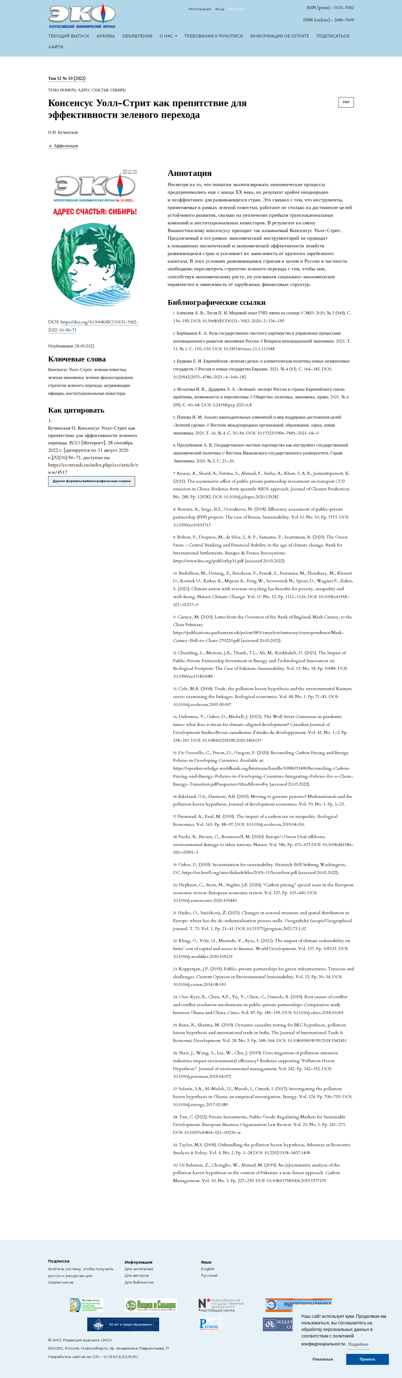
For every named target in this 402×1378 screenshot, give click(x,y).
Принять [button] (367, 1359)
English (208, 1269)
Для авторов (137, 1275)
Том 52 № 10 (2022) (67, 79)
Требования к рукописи (213, 36)
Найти (55, 47)
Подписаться (332, 36)
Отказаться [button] (323, 1359)
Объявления (137, 36)
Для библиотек (139, 1282)
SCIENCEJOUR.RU (120, 1356)
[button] (63, 146)
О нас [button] (167, 36)
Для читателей (139, 1269)
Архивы (106, 36)
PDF (346, 102)
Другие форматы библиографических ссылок (92, 481)
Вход (219, 9)
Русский (209, 1275)
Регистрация (199, 9)
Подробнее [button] (358, 1344)
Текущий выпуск (68, 36)
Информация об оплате (279, 36)
